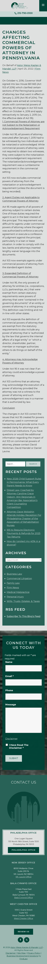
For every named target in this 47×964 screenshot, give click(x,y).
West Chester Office (23, 918)
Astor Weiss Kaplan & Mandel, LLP (27, 947)
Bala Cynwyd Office (23, 897)
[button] (43, 5)
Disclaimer (11, 738)
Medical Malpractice (18, 592)
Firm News (13, 587)
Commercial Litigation (19, 578)
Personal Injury (15, 596)
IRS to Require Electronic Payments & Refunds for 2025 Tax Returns (23, 533)
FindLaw (24, 959)
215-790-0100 (25, 13)
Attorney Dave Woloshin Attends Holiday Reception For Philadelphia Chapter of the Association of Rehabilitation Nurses (24, 518)
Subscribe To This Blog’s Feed (23, 616)
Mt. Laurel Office (23, 877)
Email (9, 676)
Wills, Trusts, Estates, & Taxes (23, 601)
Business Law (14, 574)
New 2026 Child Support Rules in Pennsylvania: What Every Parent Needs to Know (24, 482)
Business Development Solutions (22, 956)
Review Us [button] (23, 931)
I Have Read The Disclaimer (18, 746)
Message (10, 704)
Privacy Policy (33, 953)
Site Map (21, 953)
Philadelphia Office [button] (23, 850)
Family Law (13, 583)
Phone (9, 690)
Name (8, 662)
